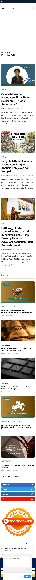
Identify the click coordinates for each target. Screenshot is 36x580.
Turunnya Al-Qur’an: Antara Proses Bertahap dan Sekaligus (17, 466)
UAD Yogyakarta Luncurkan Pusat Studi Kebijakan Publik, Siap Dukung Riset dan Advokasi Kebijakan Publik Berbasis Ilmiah (17, 237)
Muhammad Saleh (7, 249)
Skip (21, 576)
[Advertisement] (18, 32)
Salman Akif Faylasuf (8, 175)
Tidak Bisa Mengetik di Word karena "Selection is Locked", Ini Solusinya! (17, 388)
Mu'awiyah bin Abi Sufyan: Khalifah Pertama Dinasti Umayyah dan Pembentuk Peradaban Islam (16, 427)
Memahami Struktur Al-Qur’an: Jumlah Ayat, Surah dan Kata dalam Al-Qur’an (16, 350)
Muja (4, 108)
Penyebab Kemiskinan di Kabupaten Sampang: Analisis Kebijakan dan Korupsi (16, 166)
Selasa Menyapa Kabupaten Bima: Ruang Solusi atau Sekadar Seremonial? (16, 99)
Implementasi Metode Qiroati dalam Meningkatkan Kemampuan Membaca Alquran (16, 311)
